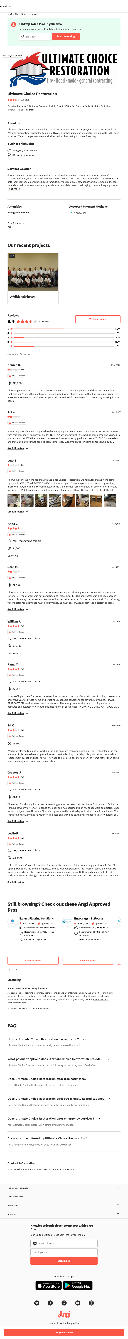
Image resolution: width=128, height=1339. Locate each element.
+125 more (29, 109)
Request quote (33, 960)
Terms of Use (55, 1323)
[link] (33, 930)
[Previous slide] (9, 970)
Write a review (97, 319)
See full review (15, 448)
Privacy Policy (72, 1323)
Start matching (66, 36)
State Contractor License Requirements (27, 988)
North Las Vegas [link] (29, 14)
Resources (12, 1205)
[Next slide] (17, 970)
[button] (33, 278)
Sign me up (64, 1260)
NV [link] (16, 14)
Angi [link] (9, 14)
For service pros (15, 1196)
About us (11, 1214)
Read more (13, 188)
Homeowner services (17, 1187)
